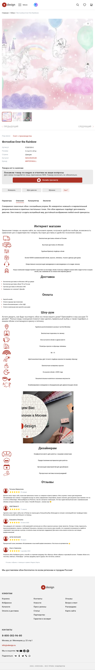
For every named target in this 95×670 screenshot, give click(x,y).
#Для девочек (32, 190)
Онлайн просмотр (50, 180)
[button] (63, 436)
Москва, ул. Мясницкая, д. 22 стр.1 (17, 640)
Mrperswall (31, 161)
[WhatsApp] (29, 655)
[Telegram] (22, 655)
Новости (37, 603)
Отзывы (68, 599)
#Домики (52, 190)
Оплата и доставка (10, 611)
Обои (13, 13)
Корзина (6, 599)
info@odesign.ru (9, 645)
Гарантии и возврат (42, 619)
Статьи (37, 611)
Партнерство (39, 615)
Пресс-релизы (40, 607)
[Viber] (26, 655)
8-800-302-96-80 (12, 635)
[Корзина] (91, 4)
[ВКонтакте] (15, 655)
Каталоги (6, 607)
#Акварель (11, 190)
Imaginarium (31, 158)
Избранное (7, 603)
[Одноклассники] (19, 655)
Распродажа (70, 607)
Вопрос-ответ (71, 603)
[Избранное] (84, 4)
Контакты (38, 599)
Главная (5, 13)
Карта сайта (70, 611)
